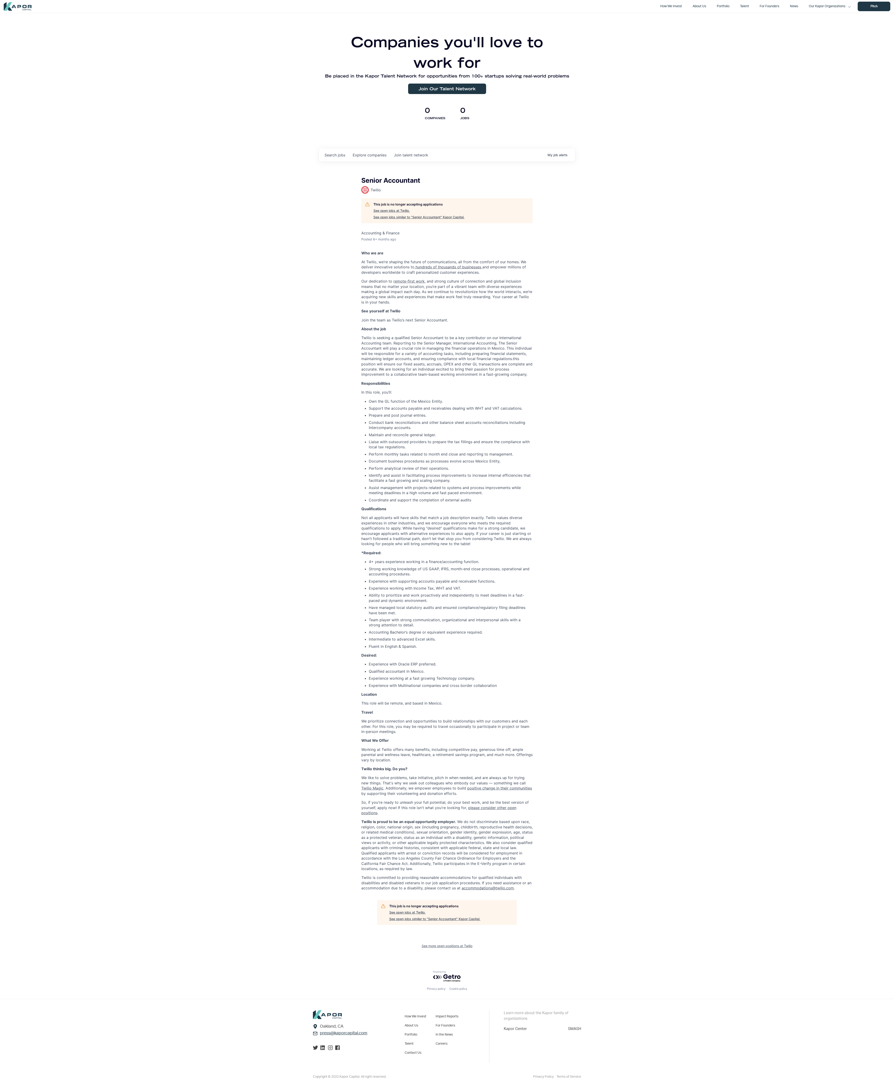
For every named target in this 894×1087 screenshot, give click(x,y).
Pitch (874, 6)
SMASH (574, 1029)
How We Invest (415, 1016)
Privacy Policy (543, 1076)
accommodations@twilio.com (488, 888)
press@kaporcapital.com (343, 1033)
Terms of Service (569, 1076)
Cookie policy (458, 988)
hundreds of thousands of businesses (448, 267)
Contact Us (413, 1052)
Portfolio (411, 1034)
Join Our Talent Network (447, 88)
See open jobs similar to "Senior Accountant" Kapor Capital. (418, 217)
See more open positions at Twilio (447, 946)
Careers (441, 1043)
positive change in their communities (499, 788)
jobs (335, 155)
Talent (409, 1043)
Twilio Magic (372, 788)
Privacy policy (436, 988)
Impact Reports (447, 1016)
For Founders (445, 1025)
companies (369, 155)
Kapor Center (515, 1029)
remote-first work (409, 281)
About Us (411, 1025)
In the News (444, 1034)
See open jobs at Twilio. (391, 211)
